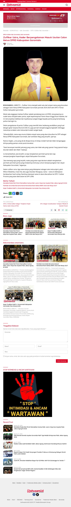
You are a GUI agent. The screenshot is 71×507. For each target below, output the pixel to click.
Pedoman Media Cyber (34, 483)
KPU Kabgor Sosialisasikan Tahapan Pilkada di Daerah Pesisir (54, 204)
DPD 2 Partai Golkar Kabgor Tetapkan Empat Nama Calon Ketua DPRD (16, 204)
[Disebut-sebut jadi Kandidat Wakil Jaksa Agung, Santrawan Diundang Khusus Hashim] (7, 445)
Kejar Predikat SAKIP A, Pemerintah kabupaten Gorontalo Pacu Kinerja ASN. (26, 188)
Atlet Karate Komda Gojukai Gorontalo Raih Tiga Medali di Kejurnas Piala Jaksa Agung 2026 (41, 436)
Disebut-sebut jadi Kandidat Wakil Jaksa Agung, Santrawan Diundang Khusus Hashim (40, 444)
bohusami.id (24, 502)
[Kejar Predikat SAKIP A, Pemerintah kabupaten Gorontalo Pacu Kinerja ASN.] (58, 223)
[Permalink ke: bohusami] (4, 44)
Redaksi (19, 483)
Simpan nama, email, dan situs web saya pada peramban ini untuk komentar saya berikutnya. (32, 356)
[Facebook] (34, 494)
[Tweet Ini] (55, 210)
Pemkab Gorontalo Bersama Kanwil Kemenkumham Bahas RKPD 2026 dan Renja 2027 (30, 185)
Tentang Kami (47, 483)
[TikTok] (37, 494)
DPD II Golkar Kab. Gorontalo (11, 34)
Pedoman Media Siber (50, 500)
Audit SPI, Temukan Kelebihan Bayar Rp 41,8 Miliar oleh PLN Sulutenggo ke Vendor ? (39, 460)
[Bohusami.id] (13, 4)
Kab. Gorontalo (25, 34)
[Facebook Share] (51, 210)
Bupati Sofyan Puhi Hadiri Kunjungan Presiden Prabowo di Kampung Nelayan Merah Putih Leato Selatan (40, 453)
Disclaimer (55, 483)
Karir (24, 483)
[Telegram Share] (62, 210)
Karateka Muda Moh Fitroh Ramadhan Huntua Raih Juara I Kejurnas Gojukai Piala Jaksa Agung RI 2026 (35, 183)
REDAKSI (19, 500)
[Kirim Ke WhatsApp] (66, 210)
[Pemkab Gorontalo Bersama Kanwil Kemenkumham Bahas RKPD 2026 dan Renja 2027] (36, 223)
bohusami (9, 43)
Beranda (61, 500)
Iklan (13, 483)
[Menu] (4, 4)
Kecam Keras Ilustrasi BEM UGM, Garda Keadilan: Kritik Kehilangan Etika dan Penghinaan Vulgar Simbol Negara (37, 469)
